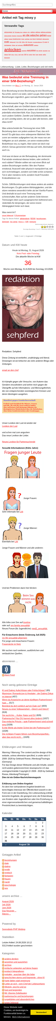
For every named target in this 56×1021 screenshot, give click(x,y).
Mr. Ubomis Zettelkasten (16, 993)
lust (10, 54)
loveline (26, 622)
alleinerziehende (7, 35)
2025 (26, 42)
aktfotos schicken (46, 32)
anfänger (6, 39)
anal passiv (20, 45)
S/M (25, 54)
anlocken (12, 49)
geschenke (45, 50)
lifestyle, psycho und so (15, 987)
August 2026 (8, 901)
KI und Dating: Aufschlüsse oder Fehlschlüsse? (24, 690)
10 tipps (13, 45)
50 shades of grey (19, 32)
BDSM (49, 35)
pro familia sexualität (20, 625)
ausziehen (31, 50)
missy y (21, 222)
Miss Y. (18, 86)
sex (6, 888)
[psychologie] (3, 885)
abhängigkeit (8, 32)
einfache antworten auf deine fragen (21, 968)
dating (7, 866)
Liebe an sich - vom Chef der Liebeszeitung (25, 984)
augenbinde (24, 50)
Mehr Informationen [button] (21, 1017)
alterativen (14, 35)
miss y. (16, 54)
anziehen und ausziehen (16, 962)
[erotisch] (3, 873)
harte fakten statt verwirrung (17, 981)
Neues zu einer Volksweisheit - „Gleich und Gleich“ (25, 709)
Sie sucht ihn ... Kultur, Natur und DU (19, 715)
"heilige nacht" (13, 42)
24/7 (13, 32)
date (31, 39)
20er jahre (30, 42)
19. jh (17, 42)
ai (29, 32)
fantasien (9, 876)
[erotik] (3, 869)
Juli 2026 (6, 905)
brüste (22, 39)
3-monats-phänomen (37, 42)
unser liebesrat (7, 215)
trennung (7, 57)
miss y (12, 54)
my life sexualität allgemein (14, 638)
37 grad (44, 42)
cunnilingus (27, 39)
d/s (27, 54)
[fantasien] (3, 876)
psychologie (10, 885)
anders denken (11, 959)
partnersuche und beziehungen (19, 996)
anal (16, 45)
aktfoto (33, 32)
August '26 (24, 844)
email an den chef (10, 370)
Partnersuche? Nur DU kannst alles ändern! (22, 718)
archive (8, 965)
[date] (3, 863)
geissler (40, 54)
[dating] (3, 866)
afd (28, 32)
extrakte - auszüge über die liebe (20, 974)
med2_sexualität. (40, 628)
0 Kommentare (20, 215)
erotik (6, 42)
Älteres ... (6, 914)
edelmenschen (45, 39)
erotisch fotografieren (14, 971)
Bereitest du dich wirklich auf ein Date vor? (22, 706)
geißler (44, 54)
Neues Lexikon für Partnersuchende (18, 442)
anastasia (36, 45)
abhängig (25, 32)
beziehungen (17, 39)
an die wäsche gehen (35, 35)
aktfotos (37, 32)
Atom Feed (10, 675)
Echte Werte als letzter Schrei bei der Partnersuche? (26, 728)
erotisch (30, 54)
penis (22, 54)
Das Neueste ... (9, 911)
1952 (20, 42)
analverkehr (28, 45)
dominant (39, 39)
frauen (37, 54)
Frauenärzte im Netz (11, 644)
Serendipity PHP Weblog (13, 929)
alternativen (19, 35)
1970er (23, 42)
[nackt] (3, 882)
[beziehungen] (3, 860)
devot (34, 39)
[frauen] (3, 879)
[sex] (3, 888)
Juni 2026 (6, 908)
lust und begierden (13, 990)
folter (34, 54)
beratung (10, 39)
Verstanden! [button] (41, 1012)
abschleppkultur (7, 45)
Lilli (21, 512)
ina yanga (39, 50)
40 (48, 42)
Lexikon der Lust (9, 426)
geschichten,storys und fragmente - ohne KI (25, 977)
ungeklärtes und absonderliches (19, 999)
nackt (19, 54)
